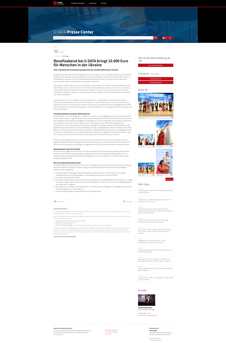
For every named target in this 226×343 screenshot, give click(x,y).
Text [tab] (56, 52)
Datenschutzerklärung (111, 332)
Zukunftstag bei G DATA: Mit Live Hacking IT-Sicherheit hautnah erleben (155, 191)
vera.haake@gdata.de (156, 340)
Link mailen (129, 201)
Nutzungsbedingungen (111, 330)
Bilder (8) (143, 89)
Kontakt (103, 3)
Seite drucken (60, 201)
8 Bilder (66, 56)
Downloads (92, 3)
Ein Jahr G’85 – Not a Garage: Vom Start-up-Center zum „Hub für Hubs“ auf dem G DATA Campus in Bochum (154, 231)
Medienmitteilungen (78, 3)
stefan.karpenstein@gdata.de (148, 315)
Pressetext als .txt (155, 79)
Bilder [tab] (62, 52)
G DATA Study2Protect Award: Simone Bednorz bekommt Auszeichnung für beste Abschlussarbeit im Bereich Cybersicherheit (155, 211)
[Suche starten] (155, 38)
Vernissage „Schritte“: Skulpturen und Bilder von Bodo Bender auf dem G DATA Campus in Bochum (154, 260)
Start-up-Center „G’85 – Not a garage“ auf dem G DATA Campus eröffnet (155, 279)
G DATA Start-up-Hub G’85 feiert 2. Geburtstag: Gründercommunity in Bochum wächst (153, 221)
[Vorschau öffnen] (155, 104)
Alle (55, 47)
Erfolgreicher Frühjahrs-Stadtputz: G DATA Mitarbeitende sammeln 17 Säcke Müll (151, 242)
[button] (164, 38)
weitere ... (169, 179)
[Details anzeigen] (172, 117)
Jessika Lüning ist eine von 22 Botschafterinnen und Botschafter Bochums (155, 251)
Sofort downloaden (156, 65)
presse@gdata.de (59, 334)
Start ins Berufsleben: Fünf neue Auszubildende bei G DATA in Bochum (155, 269)
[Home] (58, 3)
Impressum (108, 334)
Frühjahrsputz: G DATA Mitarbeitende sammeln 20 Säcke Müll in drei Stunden (154, 201)
